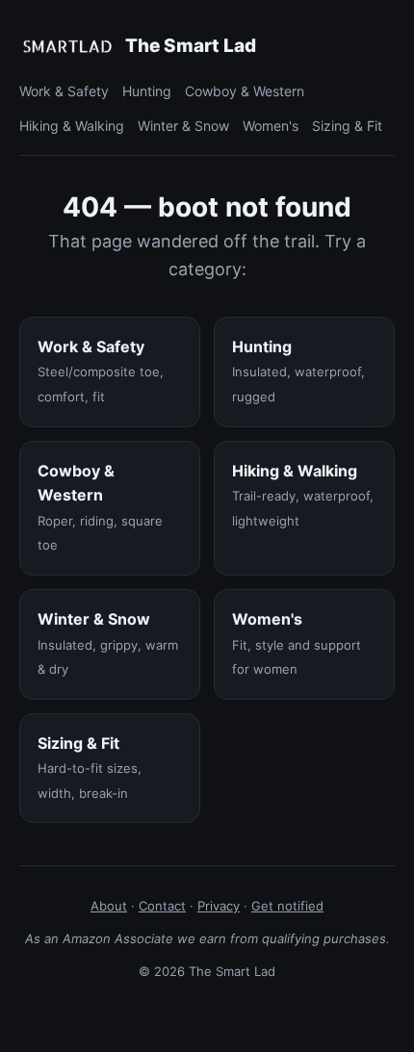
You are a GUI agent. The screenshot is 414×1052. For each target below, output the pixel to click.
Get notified (287, 905)
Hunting (146, 91)
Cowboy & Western (244, 91)
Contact (162, 905)
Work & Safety (64, 91)
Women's (270, 125)
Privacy (218, 905)
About (109, 905)
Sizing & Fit (347, 125)
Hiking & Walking (71, 125)
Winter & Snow (183, 125)
